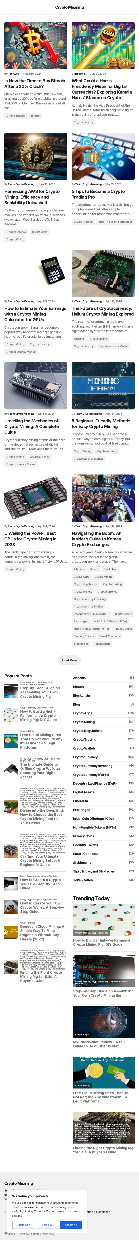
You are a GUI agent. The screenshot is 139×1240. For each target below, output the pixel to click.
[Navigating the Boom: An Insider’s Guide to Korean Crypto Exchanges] (103, 498)
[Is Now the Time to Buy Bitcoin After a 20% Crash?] (35, 45)
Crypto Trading (16, 115)
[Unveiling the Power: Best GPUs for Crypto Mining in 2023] (35, 498)
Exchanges (81, 621)
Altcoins (79, 338)
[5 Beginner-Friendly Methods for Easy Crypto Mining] (103, 385)
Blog (76, 704)
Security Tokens (84, 636)
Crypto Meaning (69, 7)
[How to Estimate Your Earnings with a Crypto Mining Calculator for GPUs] (35, 273)
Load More (69, 660)
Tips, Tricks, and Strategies (115, 221)
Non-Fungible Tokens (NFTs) (91, 629)
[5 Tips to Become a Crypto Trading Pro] (103, 156)
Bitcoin (35, 115)
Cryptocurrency (84, 122)
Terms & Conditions (97, 1212)
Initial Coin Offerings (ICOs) (110, 621)
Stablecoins (81, 643)
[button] (6, 7)
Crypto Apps (39, 232)
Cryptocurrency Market (21, 352)
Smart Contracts (110, 636)
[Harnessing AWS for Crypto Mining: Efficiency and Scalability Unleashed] (35, 156)
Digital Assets (123, 614)
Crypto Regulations (85, 584)
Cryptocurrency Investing (90, 599)
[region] (47, 1211)
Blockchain (110, 569)
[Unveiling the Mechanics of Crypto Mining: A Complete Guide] (35, 385)
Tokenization (102, 643)
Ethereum (80, 801)
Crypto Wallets (83, 591)
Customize (23, 1224)
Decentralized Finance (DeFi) (91, 614)
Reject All (47, 1224)
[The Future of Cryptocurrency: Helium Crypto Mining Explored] (103, 273)
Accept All (71, 1224)
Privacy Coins (123, 629)
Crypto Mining (15, 239)
